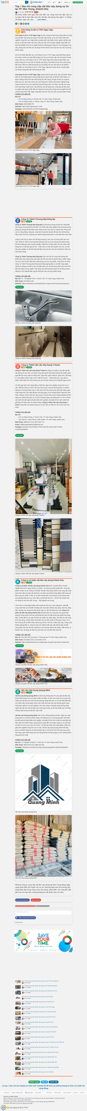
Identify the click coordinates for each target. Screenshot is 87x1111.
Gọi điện (29, 221)
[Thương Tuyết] (23, 1013)
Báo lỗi (36, 12)
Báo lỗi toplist (36, 900)
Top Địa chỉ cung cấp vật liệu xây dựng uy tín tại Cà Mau (37, 996)
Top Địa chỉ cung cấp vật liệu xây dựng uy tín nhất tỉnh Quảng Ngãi (40, 1067)
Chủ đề (75, 1092)
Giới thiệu (6, 1092)
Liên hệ (82, 1092)
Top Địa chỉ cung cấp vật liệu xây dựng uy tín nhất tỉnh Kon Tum (39, 991)
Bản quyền (38, 1092)
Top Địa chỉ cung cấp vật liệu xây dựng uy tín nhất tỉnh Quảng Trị (40, 985)
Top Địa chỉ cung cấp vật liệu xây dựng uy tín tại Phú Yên (37, 1022)
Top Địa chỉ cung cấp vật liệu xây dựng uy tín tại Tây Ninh (38, 1072)
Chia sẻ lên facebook (22, 900)
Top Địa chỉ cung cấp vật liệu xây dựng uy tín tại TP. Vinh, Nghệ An (40, 981)
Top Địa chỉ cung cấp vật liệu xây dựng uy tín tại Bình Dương (39, 1011)
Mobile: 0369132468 (17, 1092)
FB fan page (57, 1092)
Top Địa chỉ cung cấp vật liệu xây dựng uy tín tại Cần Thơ (38, 1001)
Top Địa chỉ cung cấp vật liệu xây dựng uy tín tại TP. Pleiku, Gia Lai (40, 1047)
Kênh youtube (67, 1092)
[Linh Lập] (23, 987)
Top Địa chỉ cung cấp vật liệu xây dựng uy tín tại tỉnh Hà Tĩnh (38, 1017)
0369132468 (13, 1100)
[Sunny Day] (23, 1058)
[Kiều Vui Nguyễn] (23, 982)
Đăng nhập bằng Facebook (27, 917)
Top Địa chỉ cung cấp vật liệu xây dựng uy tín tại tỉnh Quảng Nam (40, 1027)
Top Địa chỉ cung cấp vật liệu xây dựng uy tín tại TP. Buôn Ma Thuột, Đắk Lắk (43, 1042)
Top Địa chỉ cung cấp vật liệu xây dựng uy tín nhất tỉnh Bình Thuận (40, 1052)
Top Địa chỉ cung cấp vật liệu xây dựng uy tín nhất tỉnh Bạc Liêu (39, 1057)
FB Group (49, 1092)
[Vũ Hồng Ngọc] (16, 12)
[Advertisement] (43, 203)
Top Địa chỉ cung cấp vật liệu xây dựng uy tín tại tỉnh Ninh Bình (39, 1031)
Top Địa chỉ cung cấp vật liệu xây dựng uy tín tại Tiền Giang (38, 1007)
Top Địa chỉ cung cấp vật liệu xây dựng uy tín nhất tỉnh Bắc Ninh (39, 1062)
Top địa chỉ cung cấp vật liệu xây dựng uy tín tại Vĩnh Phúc (38, 1037)
